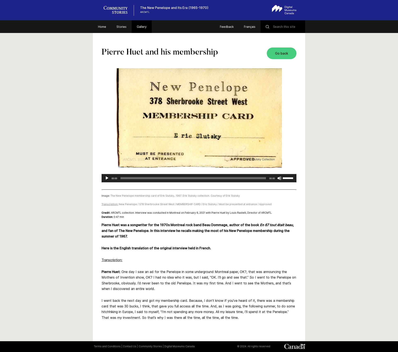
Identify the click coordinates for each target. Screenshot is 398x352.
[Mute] (279, 178)
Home (102, 26)
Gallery (142, 26)
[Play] (107, 178)
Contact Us (129, 346)
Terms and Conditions (107, 346)
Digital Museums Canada (179, 346)
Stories (121, 26)
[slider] (288, 177)
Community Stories (150, 346)
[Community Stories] (118, 10)
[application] (199, 178)
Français (249, 26)
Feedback (227, 26)
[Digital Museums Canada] (284, 9)
